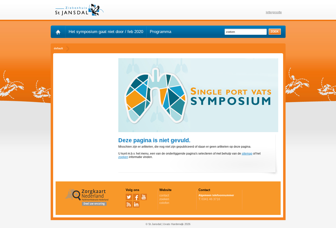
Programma (160, 31)
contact (164, 195)
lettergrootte (274, 12)
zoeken (123, 157)
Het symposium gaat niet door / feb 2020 (106, 31)
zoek (275, 31)
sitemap (247, 153)
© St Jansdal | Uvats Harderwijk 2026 (168, 224)
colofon (164, 203)
